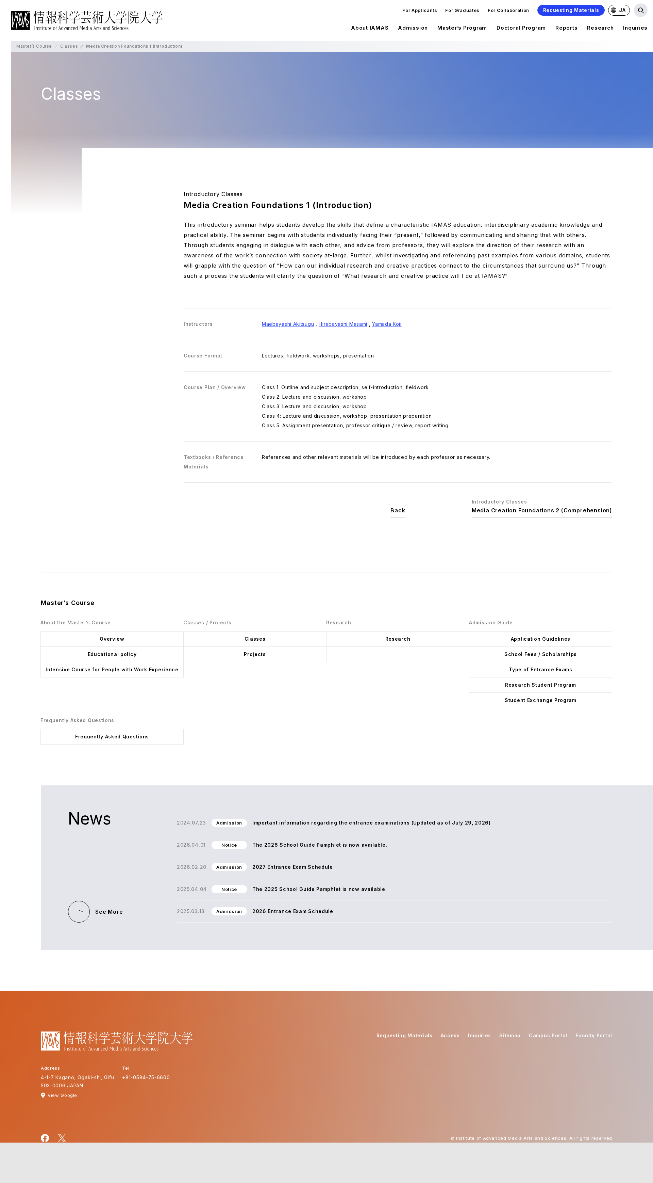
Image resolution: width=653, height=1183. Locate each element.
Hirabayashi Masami (343, 324)
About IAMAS (369, 28)
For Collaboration (508, 10)
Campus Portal (548, 1035)
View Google (62, 1095)
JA (622, 10)
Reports (566, 28)
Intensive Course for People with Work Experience (112, 669)
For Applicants (419, 10)
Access (450, 1035)
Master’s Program (462, 28)
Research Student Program (540, 685)
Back (397, 510)
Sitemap (510, 1035)
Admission (413, 28)
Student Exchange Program (540, 700)
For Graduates (462, 10)
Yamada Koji (387, 324)
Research (600, 28)
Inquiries (635, 28)
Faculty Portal (593, 1035)
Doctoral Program (521, 28)
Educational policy (112, 654)
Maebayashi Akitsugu (288, 324)
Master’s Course (34, 46)
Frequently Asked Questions (112, 736)
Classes (69, 46)
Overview (112, 639)
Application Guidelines (540, 639)
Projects (255, 654)
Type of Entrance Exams (540, 669)
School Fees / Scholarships (540, 654)
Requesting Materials (571, 10)
